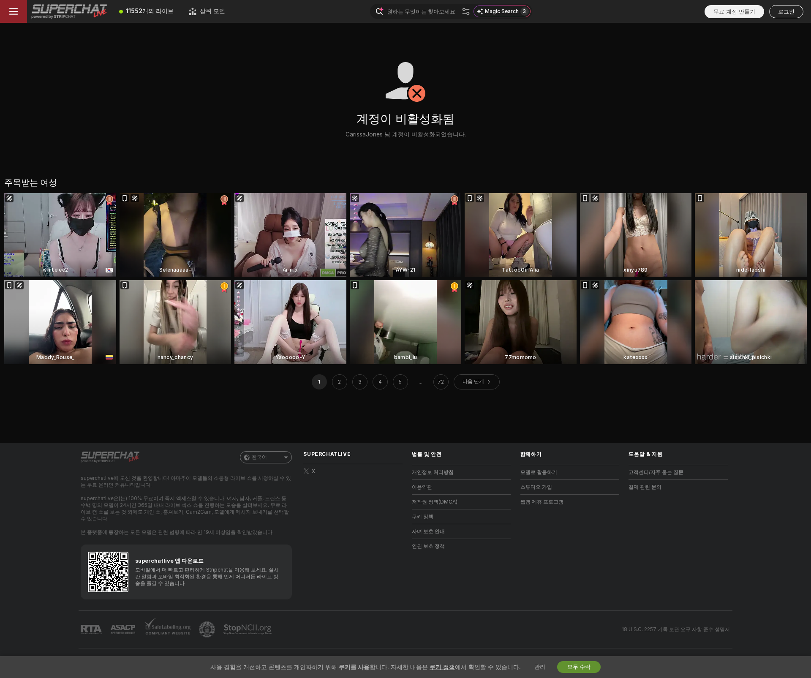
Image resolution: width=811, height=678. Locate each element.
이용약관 (422, 487)
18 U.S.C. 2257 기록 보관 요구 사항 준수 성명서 (676, 629)
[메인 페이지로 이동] (69, 11)
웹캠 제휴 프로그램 (541, 502)
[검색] (466, 11)
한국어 (259, 457)
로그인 (786, 11)
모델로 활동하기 (538, 472)
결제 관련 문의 (645, 487)
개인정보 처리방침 (433, 472)
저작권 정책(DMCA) (434, 502)
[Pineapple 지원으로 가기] (208, 629)
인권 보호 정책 (428, 546)
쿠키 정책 (422, 517)
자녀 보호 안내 (428, 531)
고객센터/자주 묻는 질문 (656, 472)
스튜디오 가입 (536, 487)
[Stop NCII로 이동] (248, 629)
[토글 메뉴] (13, 11)
